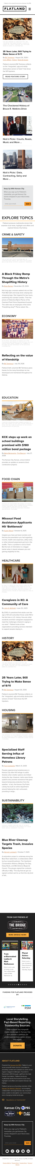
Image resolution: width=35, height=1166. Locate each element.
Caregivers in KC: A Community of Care (15, 602)
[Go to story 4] (14, 984)
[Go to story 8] (22, 984)
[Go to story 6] (18, 984)
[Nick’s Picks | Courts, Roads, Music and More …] (17, 126)
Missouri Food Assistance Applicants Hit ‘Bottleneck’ (17, 522)
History (14, 60)
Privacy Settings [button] (7, 1163)
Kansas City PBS (15, 1065)
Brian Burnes (8, 286)
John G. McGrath (10, 608)
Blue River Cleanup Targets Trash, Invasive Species (17, 844)
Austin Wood (8, 531)
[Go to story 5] (16, 984)
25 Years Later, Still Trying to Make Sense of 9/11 (17, 53)
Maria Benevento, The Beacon (15, 453)
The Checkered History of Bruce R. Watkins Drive (16, 107)
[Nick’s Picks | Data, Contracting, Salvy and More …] (17, 159)
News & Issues (23, 60)
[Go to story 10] (26, 984)
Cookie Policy (23, 1163)
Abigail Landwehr (10, 852)
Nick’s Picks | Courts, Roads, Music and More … (17, 140)
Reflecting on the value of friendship (17, 357)
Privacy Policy (15, 1163)
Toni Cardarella (9, 766)
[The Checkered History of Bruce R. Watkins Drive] (17, 92)
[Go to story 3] (12, 984)
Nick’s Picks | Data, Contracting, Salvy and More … (15, 176)
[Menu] (29, 9)
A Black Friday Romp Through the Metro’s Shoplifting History (16, 278)
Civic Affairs (7, 60)
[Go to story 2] (10, 984)
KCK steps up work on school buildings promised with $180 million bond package (17, 443)
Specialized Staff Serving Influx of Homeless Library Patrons (13, 755)
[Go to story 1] (8, 984)
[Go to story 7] (20, 984)
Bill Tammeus (9, 57)
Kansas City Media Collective (11, 1088)
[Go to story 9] (24, 984)
